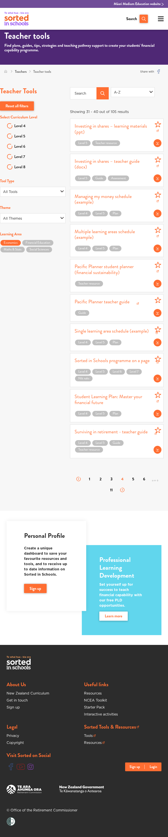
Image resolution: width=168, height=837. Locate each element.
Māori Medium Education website (137, 4)
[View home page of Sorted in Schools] (16, 19)
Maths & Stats (12, 249)
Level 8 (19, 167)
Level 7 (19, 157)
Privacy (13, 735)
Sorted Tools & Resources (110, 727)
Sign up (13, 707)
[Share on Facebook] (158, 71)
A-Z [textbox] (117, 92)
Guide (99, 178)
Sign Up (35, 588)
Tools (90, 735)
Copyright (15, 742)
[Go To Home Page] (5, 71)
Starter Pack (94, 707)
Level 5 (19, 136)
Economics (11, 242)
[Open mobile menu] (161, 19)
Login (153, 767)
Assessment (118, 178)
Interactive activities (101, 714)
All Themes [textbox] (12, 218)
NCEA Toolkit (95, 700)
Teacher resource (106, 143)
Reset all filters (16, 106)
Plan (115, 213)
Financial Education (38, 242)
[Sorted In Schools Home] (19, 663)
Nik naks (83, 378)
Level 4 (20, 126)
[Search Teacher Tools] (102, 93)
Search (131, 19)
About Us (16, 684)
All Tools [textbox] (10, 191)
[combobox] (133, 92)
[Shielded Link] (11, 821)
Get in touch (17, 700)
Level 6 (19, 146)
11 (111, 490)
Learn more (113, 616)
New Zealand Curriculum (28, 693)
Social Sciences (39, 249)
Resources (93, 693)
